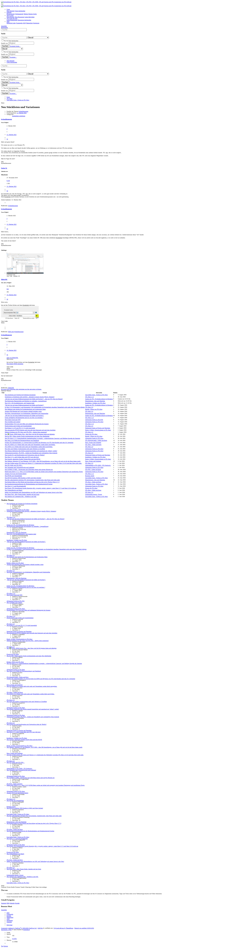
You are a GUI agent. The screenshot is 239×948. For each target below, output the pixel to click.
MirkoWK (4, 279)
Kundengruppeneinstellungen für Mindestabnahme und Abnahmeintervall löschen (28, 484)
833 (8, 289)
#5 (7, 355)
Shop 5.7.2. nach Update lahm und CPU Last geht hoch (22, 457)
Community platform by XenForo (19, 928)
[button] (2, 4)
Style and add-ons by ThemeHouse (63, 928)
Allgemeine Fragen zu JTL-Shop (94, 422)
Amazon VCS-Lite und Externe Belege (15, 473)
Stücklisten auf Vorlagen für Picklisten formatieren (20, 395)
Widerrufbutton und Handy (13, 490)
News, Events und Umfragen (93, 442)
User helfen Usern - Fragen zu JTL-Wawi (96, 395)
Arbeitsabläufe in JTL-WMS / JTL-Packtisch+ (98, 465)
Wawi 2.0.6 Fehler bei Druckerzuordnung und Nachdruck (22, 440)
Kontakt (17, 903)
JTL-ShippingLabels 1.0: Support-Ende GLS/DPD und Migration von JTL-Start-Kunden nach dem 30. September (39, 442)
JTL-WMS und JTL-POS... (14, 465)
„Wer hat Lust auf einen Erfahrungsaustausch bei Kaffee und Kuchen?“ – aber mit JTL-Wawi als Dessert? (34, 399)
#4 (7, 299)
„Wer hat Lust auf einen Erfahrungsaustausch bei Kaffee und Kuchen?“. (24, 415)
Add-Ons (40, 928)
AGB (8, 919)
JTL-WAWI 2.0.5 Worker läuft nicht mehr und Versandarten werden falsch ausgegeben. (30, 444)
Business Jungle (89, 475)
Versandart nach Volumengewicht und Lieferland (19, 467)
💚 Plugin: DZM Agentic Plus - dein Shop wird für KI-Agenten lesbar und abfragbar (30, 434)
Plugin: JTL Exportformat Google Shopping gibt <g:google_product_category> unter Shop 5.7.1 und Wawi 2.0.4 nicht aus (40, 488)
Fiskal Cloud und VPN (12, 419)
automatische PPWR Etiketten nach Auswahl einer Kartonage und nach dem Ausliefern (30, 430)
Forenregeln (10, 914)
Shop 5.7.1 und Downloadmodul (15, 486)
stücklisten (22, 116)
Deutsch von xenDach (84, 928)
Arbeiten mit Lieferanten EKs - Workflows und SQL (20, 496)
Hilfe (8, 903)
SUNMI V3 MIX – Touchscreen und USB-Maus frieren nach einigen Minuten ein (29, 469)
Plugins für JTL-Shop (91, 434)
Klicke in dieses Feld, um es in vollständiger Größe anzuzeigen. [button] (24, 370)
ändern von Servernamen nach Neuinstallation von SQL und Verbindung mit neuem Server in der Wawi (33, 492)
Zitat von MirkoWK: (12, 357)
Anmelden (4, 910)
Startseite (3, 903)
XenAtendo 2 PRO (6, 929)
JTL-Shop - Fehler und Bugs (93, 482)
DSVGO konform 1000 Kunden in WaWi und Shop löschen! (23, 478)
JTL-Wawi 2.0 (89, 407)
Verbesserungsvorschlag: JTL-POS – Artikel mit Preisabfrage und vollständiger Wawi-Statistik (31, 453)
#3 (7, 229)
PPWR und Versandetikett (13, 475)
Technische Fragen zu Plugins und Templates (97, 428)
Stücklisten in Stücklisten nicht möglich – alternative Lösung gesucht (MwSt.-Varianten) (29, 397)
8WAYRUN (26, 929)
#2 (7, 191)
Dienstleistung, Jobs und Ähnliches (95, 401)
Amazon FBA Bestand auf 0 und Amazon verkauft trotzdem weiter (23, 411)
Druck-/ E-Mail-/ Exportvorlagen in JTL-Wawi (98, 430)
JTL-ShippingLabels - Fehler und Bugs (96, 440)
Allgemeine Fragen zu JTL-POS (94, 419)
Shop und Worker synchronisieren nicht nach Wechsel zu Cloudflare (25, 448)
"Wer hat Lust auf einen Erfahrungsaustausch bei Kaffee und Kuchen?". (24, 405)
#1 (7, 139)
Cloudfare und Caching (12, 422)
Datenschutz (10, 917)
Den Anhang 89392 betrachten (15, 363)
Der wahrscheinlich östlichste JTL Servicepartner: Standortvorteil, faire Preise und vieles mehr (32, 480)
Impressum (10, 920)
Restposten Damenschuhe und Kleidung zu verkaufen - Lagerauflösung (26, 401)
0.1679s (14, 938)
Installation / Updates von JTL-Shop (95, 403)
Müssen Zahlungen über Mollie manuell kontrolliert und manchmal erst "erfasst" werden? (31, 451)
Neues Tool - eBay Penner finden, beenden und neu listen (22, 494)
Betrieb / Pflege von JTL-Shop (93, 409)
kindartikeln (15, 116)
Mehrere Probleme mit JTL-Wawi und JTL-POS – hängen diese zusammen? (26, 432)
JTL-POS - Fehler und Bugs (93, 469)
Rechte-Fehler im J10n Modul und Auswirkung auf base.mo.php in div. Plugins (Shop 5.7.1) (32, 482)
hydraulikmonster (23, 111)
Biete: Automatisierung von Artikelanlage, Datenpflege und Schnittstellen (26, 413)
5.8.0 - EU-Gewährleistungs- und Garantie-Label (19, 403)
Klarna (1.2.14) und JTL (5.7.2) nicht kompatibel (20, 428)
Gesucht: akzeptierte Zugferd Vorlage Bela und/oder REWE (22, 459)
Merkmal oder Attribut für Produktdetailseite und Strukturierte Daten (25, 409)
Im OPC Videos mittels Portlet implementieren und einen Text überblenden (27, 436)
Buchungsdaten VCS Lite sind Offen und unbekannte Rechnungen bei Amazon (27, 424)
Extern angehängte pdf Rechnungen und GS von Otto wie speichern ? (24, 417)
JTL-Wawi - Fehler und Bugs (93, 444)
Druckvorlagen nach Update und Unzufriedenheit (18, 426)
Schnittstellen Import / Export (93, 494)
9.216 (8, 180)
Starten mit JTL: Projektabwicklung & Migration (99, 399)
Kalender (12, 903)
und (16, 331)
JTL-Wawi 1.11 (89, 397)
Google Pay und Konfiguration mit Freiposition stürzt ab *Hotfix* (25, 455)
